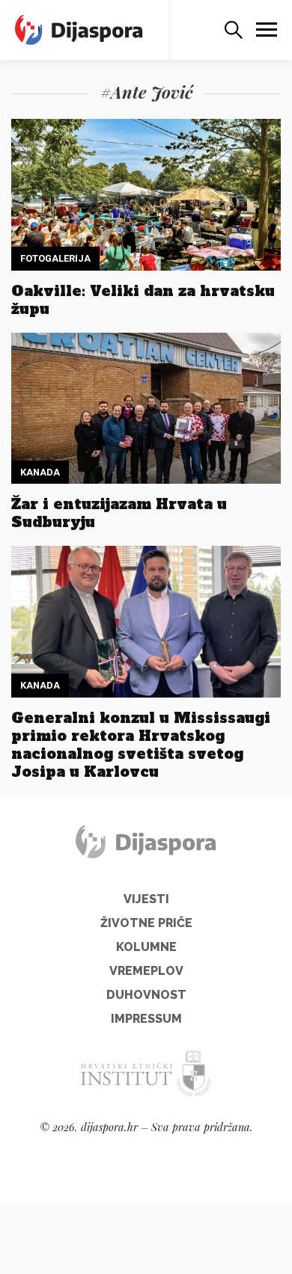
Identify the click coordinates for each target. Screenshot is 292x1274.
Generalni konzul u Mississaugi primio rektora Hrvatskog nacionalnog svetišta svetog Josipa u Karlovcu (140, 744)
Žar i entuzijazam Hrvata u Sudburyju (119, 513)
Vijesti (146, 899)
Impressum (146, 1019)
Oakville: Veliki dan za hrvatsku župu (143, 299)
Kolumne (146, 947)
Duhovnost (146, 995)
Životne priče (146, 923)
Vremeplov (146, 971)
